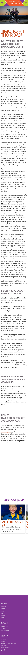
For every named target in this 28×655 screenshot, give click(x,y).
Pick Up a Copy (5, 630)
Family (3, 615)
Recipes (3, 617)
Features (3, 606)
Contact (3, 641)
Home (2, 613)
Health (3, 611)
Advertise (3, 639)
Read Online (4, 626)
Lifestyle (3, 609)
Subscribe (3, 628)
